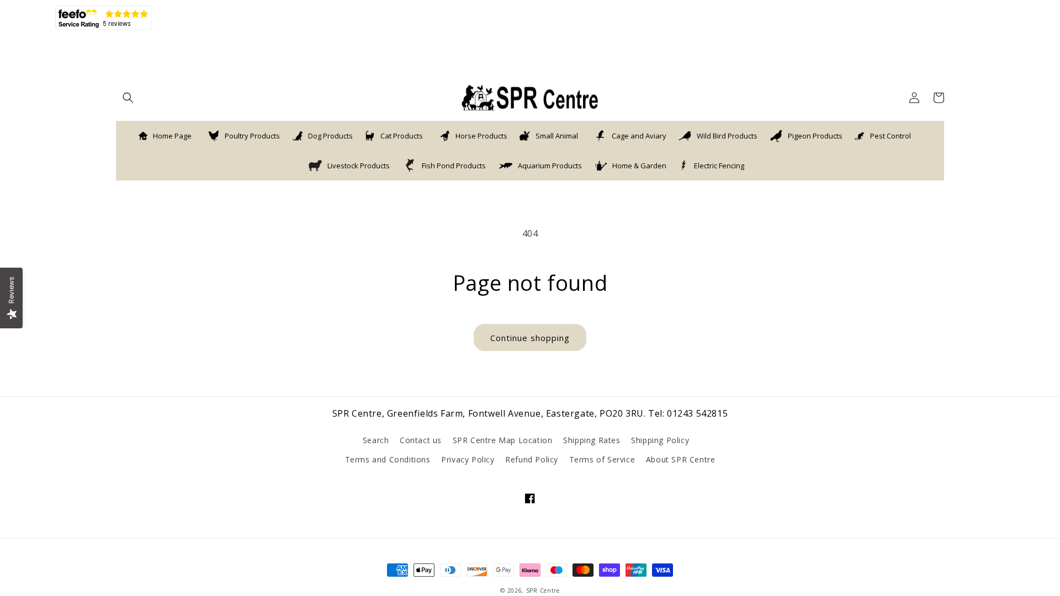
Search (376, 440)
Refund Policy (531, 459)
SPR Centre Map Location (503, 440)
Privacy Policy (467, 459)
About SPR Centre (681, 459)
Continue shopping (530, 337)
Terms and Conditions (388, 459)
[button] (128, 98)
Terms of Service (602, 459)
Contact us (421, 440)
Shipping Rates (591, 440)
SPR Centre (543, 590)
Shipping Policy (660, 440)
